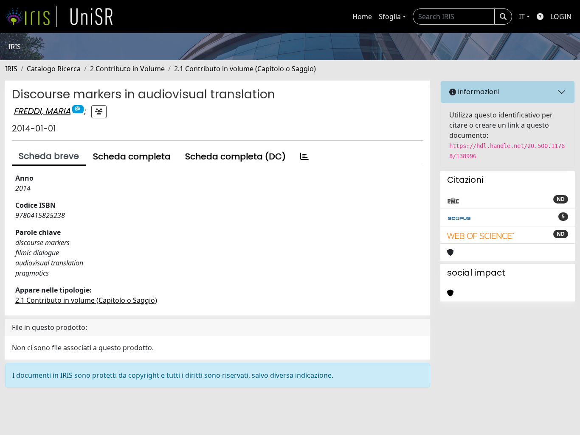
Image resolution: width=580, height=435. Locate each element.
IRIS (11, 68)
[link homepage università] (92, 16)
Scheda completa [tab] (132, 156)
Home (362, 16)
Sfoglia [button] (390, 16)
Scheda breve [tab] (49, 156)
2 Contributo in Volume (127, 68)
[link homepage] (31, 16)
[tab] (304, 156)
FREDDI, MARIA (42, 111)
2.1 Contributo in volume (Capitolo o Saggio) (245, 68)
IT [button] (522, 16)
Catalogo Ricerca (54, 68)
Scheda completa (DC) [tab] (235, 156)
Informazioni (477, 92)
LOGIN (561, 16)
